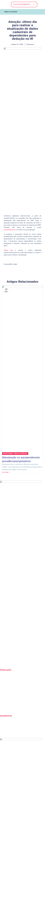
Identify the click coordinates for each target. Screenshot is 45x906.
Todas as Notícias (20, 453)
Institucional (8, 453)
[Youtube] (14, 663)
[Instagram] (2, 663)
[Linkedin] (20, 663)
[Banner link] (21, 820)
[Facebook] (8, 663)
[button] (20, 264)
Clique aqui (8, 250)
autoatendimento (9, 230)
